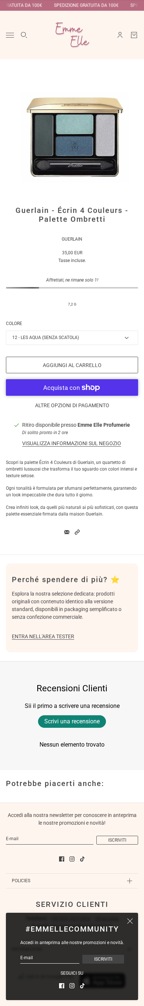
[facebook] (62, 986)
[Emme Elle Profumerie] (72, 35)
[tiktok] (82, 986)
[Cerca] (24, 35)
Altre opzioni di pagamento (72, 405)
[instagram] (72, 986)
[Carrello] (134, 35)
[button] (77, 532)
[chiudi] (130, 921)
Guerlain (72, 239)
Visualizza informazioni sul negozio (71, 443)
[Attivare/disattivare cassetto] (10, 35)
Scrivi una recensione (72, 721)
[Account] (120, 35)
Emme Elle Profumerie (104, 425)
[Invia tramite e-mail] (67, 532)
